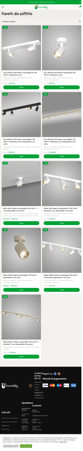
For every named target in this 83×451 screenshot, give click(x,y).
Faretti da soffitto (9, 78)
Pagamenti (5, 425)
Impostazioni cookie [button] (11, 446)
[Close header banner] (80, 2)
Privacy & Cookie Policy (10, 418)
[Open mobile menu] (3, 7)
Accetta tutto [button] (26, 446)
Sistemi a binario (25, 147)
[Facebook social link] (55, 373)
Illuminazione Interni (24, 78)
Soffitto (36, 216)
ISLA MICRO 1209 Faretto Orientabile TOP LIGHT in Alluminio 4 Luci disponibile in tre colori (19, 141)
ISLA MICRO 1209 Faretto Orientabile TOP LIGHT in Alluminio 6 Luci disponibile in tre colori (59, 141)
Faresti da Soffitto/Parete (28, 213)
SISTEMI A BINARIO (10, 80)
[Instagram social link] (59, 373)
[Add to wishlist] (39, 27)
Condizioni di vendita (9, 422)
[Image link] (10, 385)
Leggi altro (63, 442)
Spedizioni (5, 429)
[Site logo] (41, 7)
